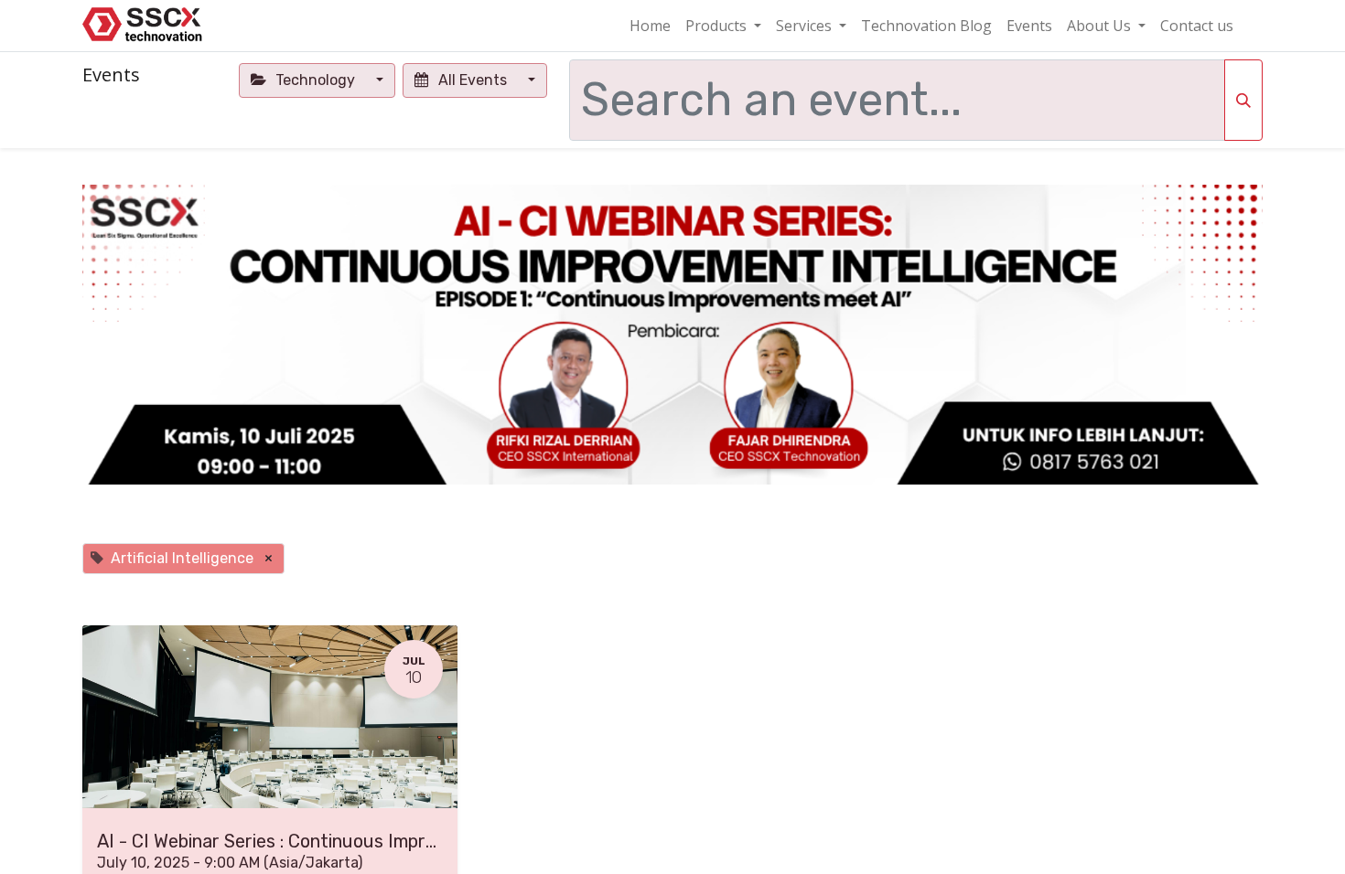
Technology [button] (315, 80)
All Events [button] (473, 80)
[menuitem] (650, 25)
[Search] (1243, 100)
